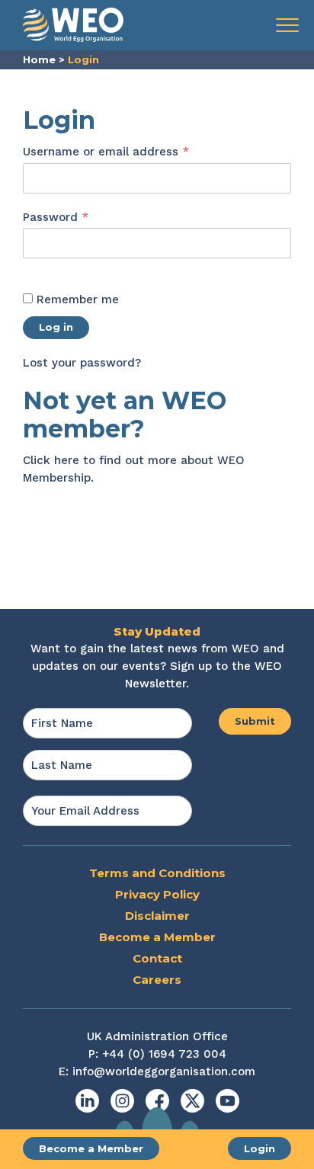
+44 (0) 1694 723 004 (164, 1054)
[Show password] (39, 267)
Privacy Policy (157, 894)
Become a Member (91, 1148)
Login (259, 1148)
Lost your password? (82, 363)
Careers (157, 979)
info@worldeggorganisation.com (163, 1071)
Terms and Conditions (157, 873)
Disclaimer (157, 915)
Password (81, 217)
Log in (56, 327)
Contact (157, 958)
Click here (51, 460)
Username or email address (131, 151)
